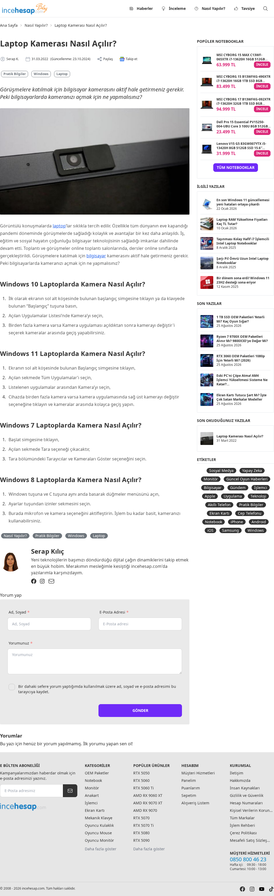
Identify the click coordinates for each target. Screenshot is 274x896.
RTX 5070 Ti (143, 825)
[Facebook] (33, 581)
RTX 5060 (141, 780)
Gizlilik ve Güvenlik (246, 795)
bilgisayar (96, 256)
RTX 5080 (141, 832)
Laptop (62, 74)
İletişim (236, 772)
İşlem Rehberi (242, 825)
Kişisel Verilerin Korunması (251, 810)
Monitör (211, 479)
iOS (210, 530)
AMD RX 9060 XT (147, 795)
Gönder (140, 710)
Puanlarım (190, 787)
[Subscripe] (70, 790)
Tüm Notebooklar (235, 167)
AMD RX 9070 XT (147, 802)
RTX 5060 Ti (143, 787)
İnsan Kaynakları (245, 787)
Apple (210, 496)
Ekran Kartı (219, 513)
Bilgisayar (213, 487)
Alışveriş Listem (195, 802)
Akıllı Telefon (219, 504)
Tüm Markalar (242, 817)
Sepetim (188, 795)
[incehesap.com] (38, 806)
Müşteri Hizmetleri (198, 772)
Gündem (238, 487)
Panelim (188, 780)
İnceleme (177, 8)
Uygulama (233, 496)
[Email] (51, 581)
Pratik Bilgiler (14, 74)
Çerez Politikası (243, 832)
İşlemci (260, 487)
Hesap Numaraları (246, 802)
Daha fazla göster (100, 848)
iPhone (237, 521)
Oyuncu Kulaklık (99, 825)
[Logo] (25, 8)
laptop (59, 226)
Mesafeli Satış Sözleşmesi (251, 840)
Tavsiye (248, 8)
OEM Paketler (97, 772)
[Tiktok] (271, 889)
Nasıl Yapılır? (213, 8)
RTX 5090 (141, 840)
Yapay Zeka (252, 470)
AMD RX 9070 (145, 810)
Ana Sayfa (9, 25)
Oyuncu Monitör (99, 840)
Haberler (145, 8)
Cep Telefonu (249, 513)
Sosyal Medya (221, 470)
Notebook (213, 521)
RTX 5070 (141, 817)
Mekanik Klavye (98, 817)
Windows (41, 74)
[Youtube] (261, 889)
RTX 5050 (141, 772)
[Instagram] (42, 581)
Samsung (230, 530)
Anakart (92, 795)
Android (259, 521)
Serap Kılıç (47, 551)
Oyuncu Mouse (98, 832)
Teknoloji (258, 496)
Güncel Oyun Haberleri (247, 479)
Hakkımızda (240, 780)
